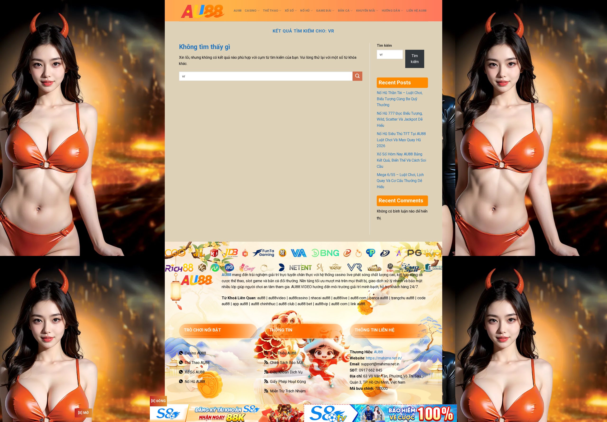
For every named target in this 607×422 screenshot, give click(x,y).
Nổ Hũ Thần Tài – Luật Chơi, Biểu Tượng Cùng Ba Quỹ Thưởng (400, 99)
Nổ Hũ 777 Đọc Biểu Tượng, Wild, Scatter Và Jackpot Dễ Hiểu (400, 119)
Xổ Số (289, 10)
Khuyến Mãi (365, 10)
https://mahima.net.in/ (384, 358)
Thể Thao (270, 10)
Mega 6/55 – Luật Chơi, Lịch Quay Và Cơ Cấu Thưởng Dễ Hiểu (400, 180)
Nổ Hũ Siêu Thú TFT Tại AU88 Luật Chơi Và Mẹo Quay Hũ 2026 (401, 140)
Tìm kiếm (384, 46)
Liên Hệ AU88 (416, 10)
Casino (251, 10)
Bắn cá (344, 10)
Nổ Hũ (304, 10)
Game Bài (323, 10)
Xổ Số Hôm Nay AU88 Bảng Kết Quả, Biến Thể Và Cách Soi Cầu (401, 160)
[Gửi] (357, 76)
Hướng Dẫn (391, 10)
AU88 (237, 10)
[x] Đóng (158, 401)
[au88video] (202, 10)
